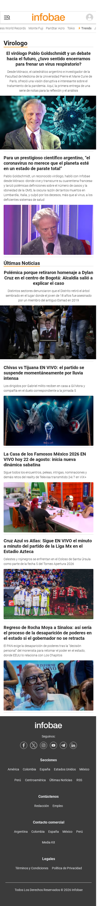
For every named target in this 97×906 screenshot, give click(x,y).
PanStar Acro (53, 28)
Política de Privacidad (67, 868)
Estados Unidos (65, 769)
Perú (17, 780)
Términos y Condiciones (31, 868)
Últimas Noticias (60, 780)
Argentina (21, 831)
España (45, 769)
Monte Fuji (33, 28)
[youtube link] (53, 745)
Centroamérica (35, 780)
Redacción (41, 806)
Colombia (29, 769)
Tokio (68, 28)
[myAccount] (89, 17)
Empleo (58, 806)
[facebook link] (23, 745)
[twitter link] (33, 745)
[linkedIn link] (73, 745)
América (13, 769)
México (84, 769)
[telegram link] (63, 745)
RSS (79, 780)
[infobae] (48, 17)
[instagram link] (43, 745)
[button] (7, 17)
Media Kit (48, 842)
